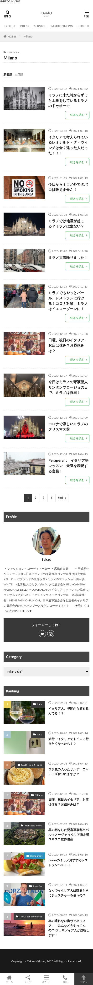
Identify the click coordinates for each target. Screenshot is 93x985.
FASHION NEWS (62, 26)
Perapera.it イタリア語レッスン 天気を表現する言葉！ (68, 465)
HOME (12, 36)
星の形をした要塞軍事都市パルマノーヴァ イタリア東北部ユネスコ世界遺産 (68, 834)
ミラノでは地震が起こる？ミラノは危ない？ (66, 223)
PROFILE (10, 26)
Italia (39, 704)
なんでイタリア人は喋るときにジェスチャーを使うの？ (68, 893)
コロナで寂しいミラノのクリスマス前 (68, 426)
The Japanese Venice (31, 916)
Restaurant (36, 855)
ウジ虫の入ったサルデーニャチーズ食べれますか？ (68, 771)
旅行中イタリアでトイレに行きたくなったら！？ (68, 741)
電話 (65, 981)
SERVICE (40, 26)
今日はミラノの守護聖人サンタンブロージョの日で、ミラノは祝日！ (68, 387)
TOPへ (83, 981)
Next (60, 498)
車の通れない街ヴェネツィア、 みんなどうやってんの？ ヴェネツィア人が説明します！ (68, 928)
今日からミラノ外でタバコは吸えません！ (68, 187)
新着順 (8, 74)
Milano (28, 36)
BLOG (81, 26)
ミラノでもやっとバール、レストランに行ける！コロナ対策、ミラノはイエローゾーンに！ (68, 300)
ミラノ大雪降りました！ (68, 257)
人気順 (19, 74)
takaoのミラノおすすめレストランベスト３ (68, 862)
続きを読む (77, 115)
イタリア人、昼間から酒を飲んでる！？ (68, 711)
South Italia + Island (31, 764)
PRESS (24, 26)
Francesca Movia (33, 825)
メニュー (46, 981)
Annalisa (37, 886)
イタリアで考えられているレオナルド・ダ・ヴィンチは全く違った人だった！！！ (68, 145)
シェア (27, 981)
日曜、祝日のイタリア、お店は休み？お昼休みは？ (68, 345)
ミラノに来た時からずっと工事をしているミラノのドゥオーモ (68, 100)
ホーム (9, 981)
